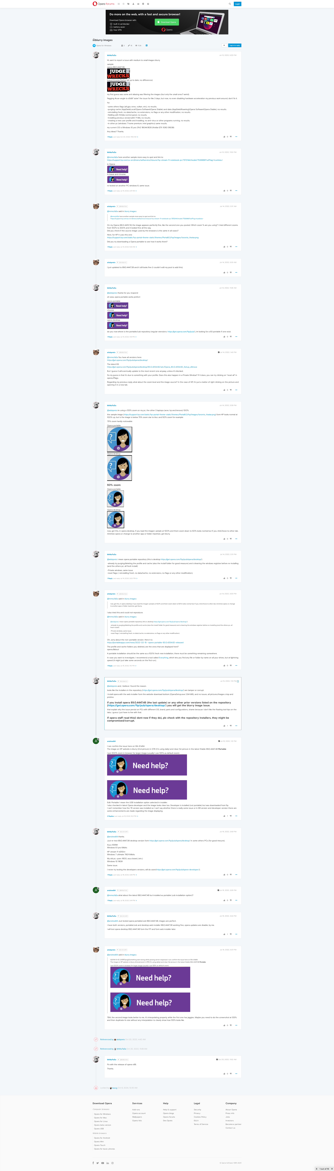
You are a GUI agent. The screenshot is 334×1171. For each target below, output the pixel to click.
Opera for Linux (101, 1121)
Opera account (139, 1113)
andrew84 (111, 741)
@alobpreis (122, 262)
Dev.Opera (167, 1121)
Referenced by (107, 1039)
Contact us (230, 1128)
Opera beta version (102, 1125)
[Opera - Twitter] (97, 1162)
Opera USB (99, 1129)
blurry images (130, 211)
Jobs (228, 1117)
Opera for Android (102, 1138)
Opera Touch (99, 1145)
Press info (230, 1113)
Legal (197, 1103)
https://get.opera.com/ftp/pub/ (181, 331)
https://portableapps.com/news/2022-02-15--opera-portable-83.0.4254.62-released (145, 642)
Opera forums (169, 1117)
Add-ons (136, 1110)
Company (231, 1103)
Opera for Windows (103, 46)
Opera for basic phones (104, 1149)
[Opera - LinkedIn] (107, 1162)
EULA (196, 1121)
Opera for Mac (100, 1118)
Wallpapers (137, 1117)
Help (165, 1103)
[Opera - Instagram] (112, 1162)
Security (197, 1110)
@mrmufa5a (112, 157)
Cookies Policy (200, 1117)
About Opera (231, 1110)
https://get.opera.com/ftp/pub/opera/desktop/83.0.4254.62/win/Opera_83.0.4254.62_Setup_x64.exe (152, 367)
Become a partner (233, 1124)
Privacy (197, 1113)
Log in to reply (235, 45)
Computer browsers (101, 1109)
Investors (230, 1121)
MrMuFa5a (111, 55)
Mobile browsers (99, 1133)
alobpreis (111, 206)
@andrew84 (124, 831)
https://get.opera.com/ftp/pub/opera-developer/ (177, 869)
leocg (114, 1088)
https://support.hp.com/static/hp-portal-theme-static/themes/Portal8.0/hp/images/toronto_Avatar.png (153, 237)
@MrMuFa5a (123, 206)
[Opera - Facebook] (93, 1162)
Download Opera (168, 22)
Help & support (169, 1110)
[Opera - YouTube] (102, 1162)
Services (137, 1103)
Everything (163, 657)
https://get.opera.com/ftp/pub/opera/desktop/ (127, 360)
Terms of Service (201, 1124)
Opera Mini (99, 1141)
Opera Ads (137, 1121)
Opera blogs (168, 1113)
